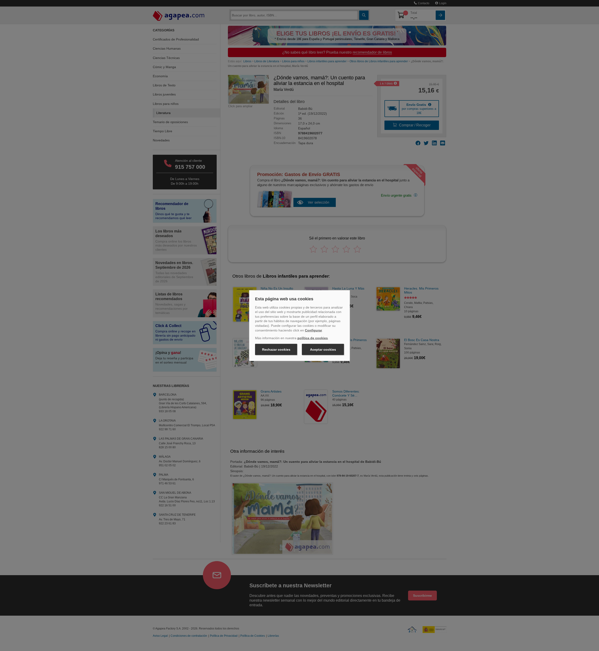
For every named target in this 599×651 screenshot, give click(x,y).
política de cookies (312, 338)
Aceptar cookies (323, 349)
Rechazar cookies (276, 349)
